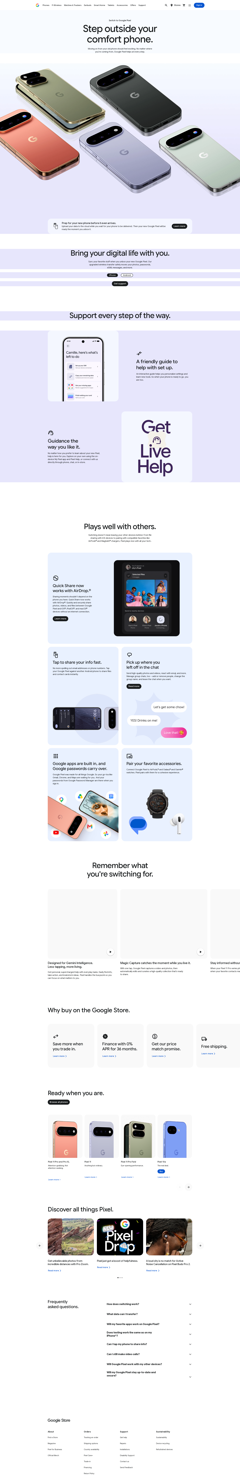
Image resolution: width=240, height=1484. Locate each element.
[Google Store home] (38, 5)
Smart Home (99, 5)
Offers (133, 5)
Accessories (122, 5)
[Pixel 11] (101, 1148)
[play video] (110, 952)
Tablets (111, 5)
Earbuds (87, 5)
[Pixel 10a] (175, 1148)
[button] (166, 5)
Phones (46, 5)
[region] (120, 937)
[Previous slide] (40, 1245)
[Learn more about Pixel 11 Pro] (65, 1148)
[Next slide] (233, 924)
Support (142, 5)
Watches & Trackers (73, 5)
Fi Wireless (57, 5)
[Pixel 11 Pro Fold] (138, 1148)
